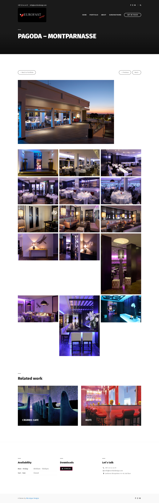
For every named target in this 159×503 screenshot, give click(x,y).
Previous (125, 72)
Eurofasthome (115, 15)
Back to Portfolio (27, 72)
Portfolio (94, 15)
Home (84, 15)
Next (136, 72)
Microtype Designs (32, 498)
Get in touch (132, 15)
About (103, 15)
